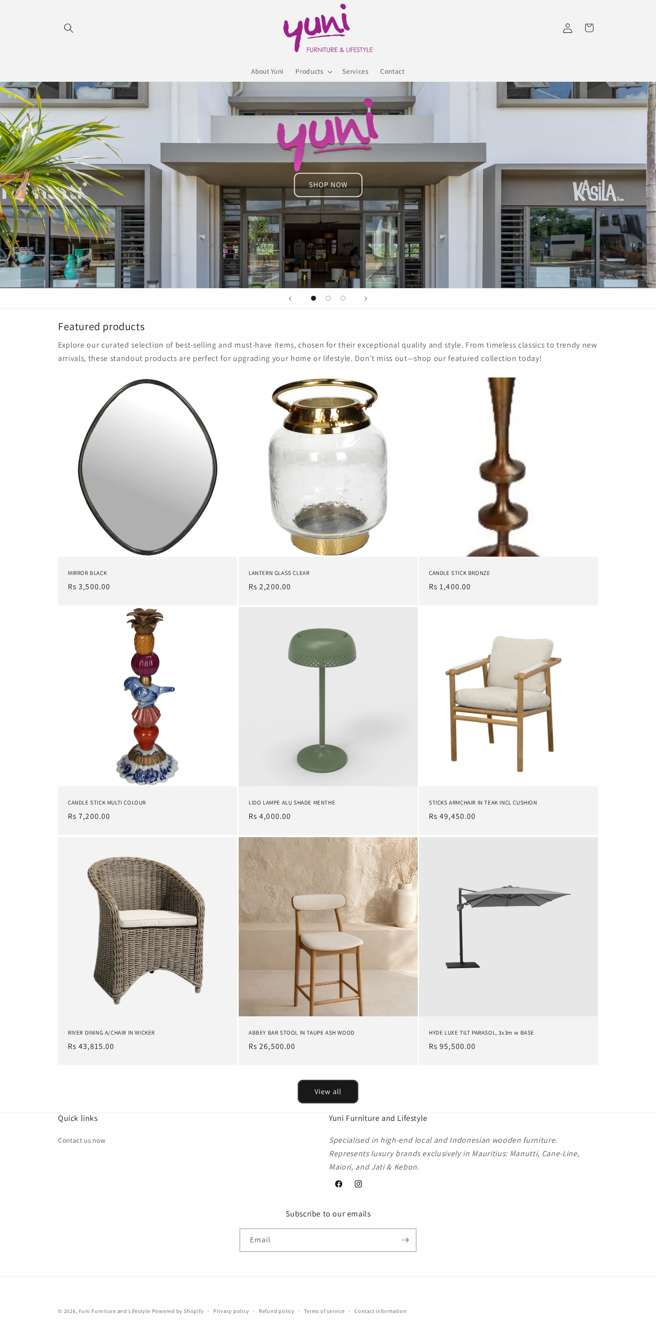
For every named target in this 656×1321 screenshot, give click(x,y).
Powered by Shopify (178, 1311)
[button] (68, 27)
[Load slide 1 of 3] (313, 298)
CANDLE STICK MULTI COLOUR (107, 803)
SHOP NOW (328, 184)
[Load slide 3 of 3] (343, 298)
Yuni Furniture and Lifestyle (114, 1311)
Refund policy (277, 1311)
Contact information (380, 1311)
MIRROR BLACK (87, 573)
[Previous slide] (290, 298)
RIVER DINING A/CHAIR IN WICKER (111, 1032)
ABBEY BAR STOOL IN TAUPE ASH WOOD (302, 1032)
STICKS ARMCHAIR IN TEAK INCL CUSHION (483, 803)
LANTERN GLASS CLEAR (279, 573)
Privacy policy (231, 1311)
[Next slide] (366, 298)
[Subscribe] (405, 1240)
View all (328, 1091)
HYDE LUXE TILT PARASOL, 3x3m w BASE (481, 1032)
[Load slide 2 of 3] (328, 298)
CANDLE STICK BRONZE (459, 573)
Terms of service (324, 1311)
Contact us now (81, 1140)
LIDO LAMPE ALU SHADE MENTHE (292, 803)
